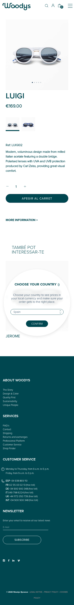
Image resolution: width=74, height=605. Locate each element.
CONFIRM (37, 323)
